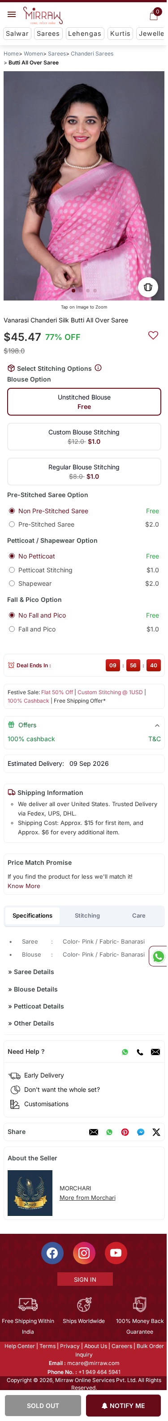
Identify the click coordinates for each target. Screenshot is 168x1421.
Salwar (17, 33)
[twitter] (155, 1132)
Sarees (48, 33)
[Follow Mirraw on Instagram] (83, 1253)
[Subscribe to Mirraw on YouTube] (115, 1253)
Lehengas (85, 33)
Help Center (19, 1346)
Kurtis (120, 33)
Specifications (32, 915)
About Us (94, 1346)
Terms (47, 1346)
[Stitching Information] (98, 368)
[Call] (139, 1051)
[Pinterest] (124, 1132)
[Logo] (43, 16)
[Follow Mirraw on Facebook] (51, 1253)
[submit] (153, 334)
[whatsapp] (108, 1132)
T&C (154, 739)
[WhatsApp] (124, 1051)
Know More (23, 885)
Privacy (69, 1346)
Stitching (87, 915)
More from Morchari (87, 1197)
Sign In (84, 1279)
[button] (73, 290)
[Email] (155, 1051)
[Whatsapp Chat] (158, 956)
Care (139, 915)
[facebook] (140, 1132)
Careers (121, 1346)
